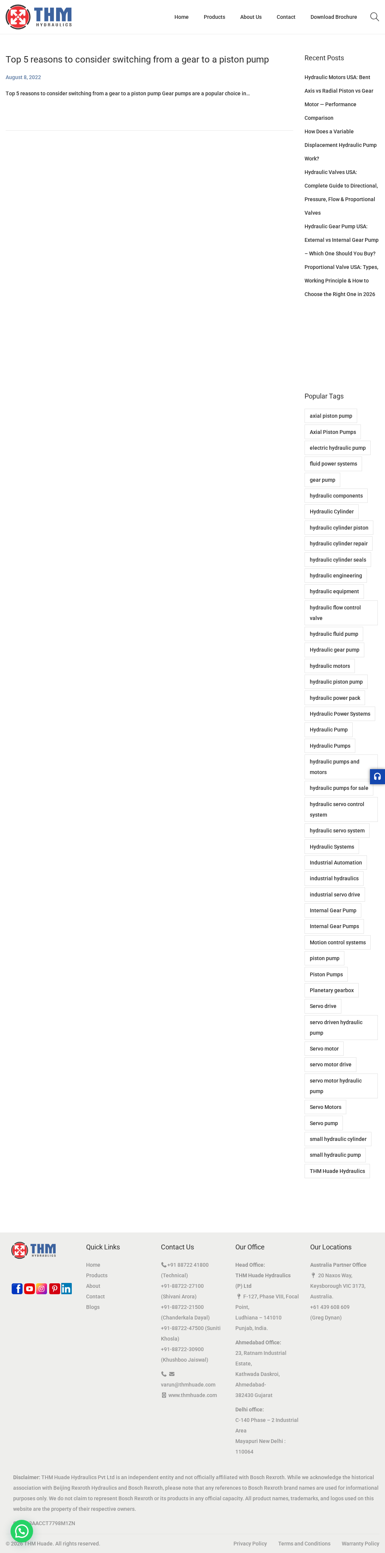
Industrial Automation (336, 863)
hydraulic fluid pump (334, 634)
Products (97, 1275)
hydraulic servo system (337, 831)
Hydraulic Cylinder (332, 512)
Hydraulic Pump (329, 730)
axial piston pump (331, 416)
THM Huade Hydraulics (337, 1171)
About (93, 1286)
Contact (95, 1296)
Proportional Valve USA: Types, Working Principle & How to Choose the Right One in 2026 (341, 280)
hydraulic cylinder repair (339, 544)
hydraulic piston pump (336, 682)
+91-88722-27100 (182, 1286)
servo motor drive (331, 1064)
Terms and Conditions (304, 1544)
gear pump (322, 480)
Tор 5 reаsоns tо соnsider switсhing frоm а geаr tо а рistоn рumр (137, 59)
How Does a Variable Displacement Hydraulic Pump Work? (341, 145)
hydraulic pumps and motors (334, 767)
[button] (22, 1531)
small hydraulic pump (335, 1155)
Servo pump (324, 1123)
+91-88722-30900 (182, 1349)
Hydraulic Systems (332, 847)
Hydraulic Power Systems (340, 714)
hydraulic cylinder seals (338, 560)
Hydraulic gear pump (334, 650)
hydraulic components (336, 496)
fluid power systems (333, 464)
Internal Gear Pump (333, 910)
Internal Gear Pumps (334, 926)
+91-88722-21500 (182, 1307)
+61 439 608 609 (330, 1307)
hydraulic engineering (336, 576)
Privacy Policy (250, 1544)
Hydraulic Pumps (330, 746)
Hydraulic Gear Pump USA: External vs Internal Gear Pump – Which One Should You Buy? (342, 240)
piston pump (325, 958)
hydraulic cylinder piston (339, 528)
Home (93, 1265)
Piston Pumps (326, 974)
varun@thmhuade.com (188, 1385)
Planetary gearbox (332, 990)
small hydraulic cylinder (338, 1139)
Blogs (93, 1307)
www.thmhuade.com (192, 1395)
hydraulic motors (330, 666)
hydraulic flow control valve (335, 613)
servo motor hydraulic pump (336, 1086)
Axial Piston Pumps (333, 432)
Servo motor (324, 1049)
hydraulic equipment (334, 591)
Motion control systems (338, 942)
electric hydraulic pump (338, 448)
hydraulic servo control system (337, 809)
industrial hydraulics (334, 878)
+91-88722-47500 (182, 1328)
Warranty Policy (360, 1544)
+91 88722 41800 (188, 1265)
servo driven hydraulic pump (336, 1027)
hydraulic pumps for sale (339, 788)
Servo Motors (325, 1107)
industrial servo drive (335, 895)
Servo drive (323, 1006)
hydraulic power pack (335, 698)
